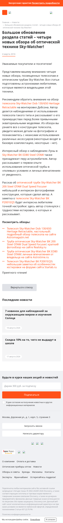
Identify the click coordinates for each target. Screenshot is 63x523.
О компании (8, 461)
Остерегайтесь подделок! (43, 477)
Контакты (49, 472)
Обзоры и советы (11, 472)
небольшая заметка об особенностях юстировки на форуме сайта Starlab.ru (32, 265)
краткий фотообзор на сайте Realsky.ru (33, 246)
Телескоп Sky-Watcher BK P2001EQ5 (29, 261)
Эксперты (7, 477)
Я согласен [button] (50, 519)
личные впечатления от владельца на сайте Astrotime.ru (30, 255)
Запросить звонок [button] (33, 426)
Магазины (37, 472)
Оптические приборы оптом (16, 466)
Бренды (26, 472)
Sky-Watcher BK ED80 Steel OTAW (23, 155)
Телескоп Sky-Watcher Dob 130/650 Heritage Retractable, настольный (29, 230)
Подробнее (35, 519)
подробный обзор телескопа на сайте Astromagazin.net (31, 236)
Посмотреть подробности (46, 3)
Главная (5, 22)
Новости (15, 22)
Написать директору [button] (33, 433)
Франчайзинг (21, 477)
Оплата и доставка (26, 461)
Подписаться (31, 394)
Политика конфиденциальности (16, 514)
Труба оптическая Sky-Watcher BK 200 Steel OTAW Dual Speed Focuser (31, 243)
